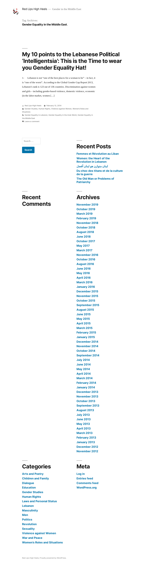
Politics (27, 519)
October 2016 (85, 259)
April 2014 (83, 373)
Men (25, 515)
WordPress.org (86, 487)
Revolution (29, 524)
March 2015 (84, 328)
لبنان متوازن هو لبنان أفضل (92, 166)
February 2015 (86, 332)
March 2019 (84, 213)
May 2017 (83, 245)
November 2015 (87, 296)
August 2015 (85, 309)
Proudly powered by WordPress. (53, 558)
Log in (80, 473)
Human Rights (44, 109)
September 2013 (87, 405)
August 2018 (85, 232)
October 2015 (85, 300)
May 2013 (83, 424)
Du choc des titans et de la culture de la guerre (99, 172)
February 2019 (86, 218)
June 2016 (83, 268)
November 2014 (87, 346)
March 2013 (84, 433)
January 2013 (85, 442)
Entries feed (84, 478)
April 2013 (83, 428)
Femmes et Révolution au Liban (97, 153)
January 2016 (85, 286)
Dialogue (28, 483)
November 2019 (87, 204)
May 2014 (83, 369)
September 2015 (87, 305)
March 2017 (84, 250)
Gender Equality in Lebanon (36, 115)
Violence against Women (61, 109)
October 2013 (85, 401)
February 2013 (86, 437)
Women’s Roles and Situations (42, 542)
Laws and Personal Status (39, 501)
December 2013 (87, 392)
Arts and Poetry (33, 473)
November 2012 (87, 451)
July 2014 (83, 360)
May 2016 (83, 273)
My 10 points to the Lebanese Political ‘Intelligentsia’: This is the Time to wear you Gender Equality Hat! (72, 61)
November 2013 (87, 396)
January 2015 (85, 337)
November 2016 (87, 255)
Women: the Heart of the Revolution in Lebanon (93, 160)
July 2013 (83, 414)
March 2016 (84, 282)
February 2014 (86, 382)
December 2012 (87, 446)
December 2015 (87, 291)
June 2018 (83, 236)
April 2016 (83, 277)
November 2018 (87, 223)
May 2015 (83, 318)
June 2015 (83, 314)
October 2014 (85, 350)
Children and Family (35, 478)
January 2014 (85, 387)
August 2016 (85, 264)
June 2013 (83, 419)
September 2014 (87, 355)
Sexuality (28, 528)
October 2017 (85, 241)
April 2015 (83, 323)
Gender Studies (31, 109)
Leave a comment (32, 121)
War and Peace (32, 537)
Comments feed (87, 483)
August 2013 (85, 410)
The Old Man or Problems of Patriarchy (95, 180)
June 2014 (83, 364)
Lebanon (28, 505)
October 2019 (85, 209)
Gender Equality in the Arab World (62, 115)
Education (29, 487)
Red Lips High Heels (34, 9)
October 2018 (85, 227)
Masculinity (30, 510)
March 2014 (84, 378)
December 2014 (87, 341)
